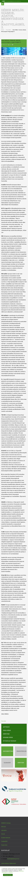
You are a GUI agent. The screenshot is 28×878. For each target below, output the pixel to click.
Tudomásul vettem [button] (8, 875)
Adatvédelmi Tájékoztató (8, 863)
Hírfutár (6, 734)
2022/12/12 (5, 44)
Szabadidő (4, 841)
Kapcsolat (4, 845)
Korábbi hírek (8, 737)
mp (10, 44)
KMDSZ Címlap (5, 823)
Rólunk (3, 826)
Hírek (3, 834)
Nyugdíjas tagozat (9, 741)
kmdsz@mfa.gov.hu (13, 858)
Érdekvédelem (5, 837)
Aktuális (6, 727)
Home (2, 29)
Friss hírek (8, 29)
